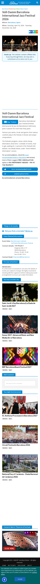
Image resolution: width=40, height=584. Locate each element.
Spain (26, 9)
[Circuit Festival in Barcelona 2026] (20, 434)
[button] (4, 579)
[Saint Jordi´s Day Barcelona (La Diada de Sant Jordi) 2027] (20, 292)
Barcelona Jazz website (18, 241)
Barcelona (5, 9)
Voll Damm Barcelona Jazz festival (22, 243)
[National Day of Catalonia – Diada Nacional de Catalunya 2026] (20, 463)
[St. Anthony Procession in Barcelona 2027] (20, 405)
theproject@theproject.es (21, 257)
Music (22, 9)
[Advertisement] (20, 85)
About (29, 565)
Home (4, 565)
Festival (11, 9)
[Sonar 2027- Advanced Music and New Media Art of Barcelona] (20, 324)
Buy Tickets (12, 565)
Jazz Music (17, 9)
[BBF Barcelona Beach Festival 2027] (20, 356)
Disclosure (21, 565)
